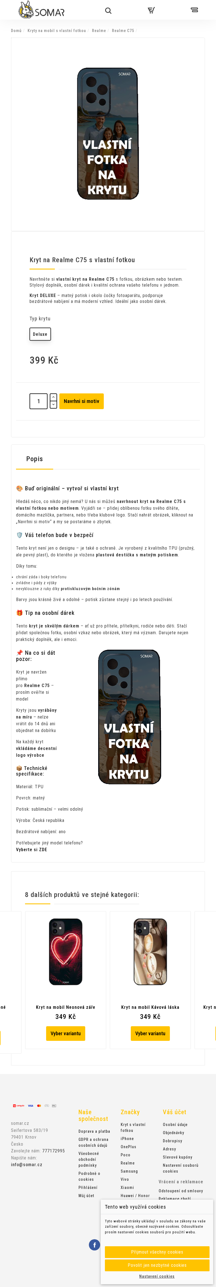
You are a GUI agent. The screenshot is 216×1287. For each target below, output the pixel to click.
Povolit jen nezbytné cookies (157, 1265)
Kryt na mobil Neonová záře (65, 1007)
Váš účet (174, 1112)
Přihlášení (88, 1187)
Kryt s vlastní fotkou (133, 1127)
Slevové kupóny (177, 1157)
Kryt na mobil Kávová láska (150, 1007)
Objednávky (173, 1132)
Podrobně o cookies (89, 1176)
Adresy (169, 1149)
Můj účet (86, 1195)
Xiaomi (127, 1187)
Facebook (94, 1244)
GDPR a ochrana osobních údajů (93, 1142)
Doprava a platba (94, 1131)
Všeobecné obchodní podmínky (88, 1159)
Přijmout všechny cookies (157, 1252)
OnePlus (128, 1147)
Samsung (129, 1171)
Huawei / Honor (135, 1195)
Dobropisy (172, 1141)
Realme (128, 1163)
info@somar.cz (26, 1164)
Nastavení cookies (157, 1276)
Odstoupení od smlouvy (181, 1191)
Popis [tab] (34, 459)
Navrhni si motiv (81, 401)
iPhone (127, 1138)
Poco (125, 1155)
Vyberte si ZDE (31, 849)
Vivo (125, 1179)
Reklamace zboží (175, 1199)
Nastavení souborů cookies (181, 1168)
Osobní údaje (175, 1124)
